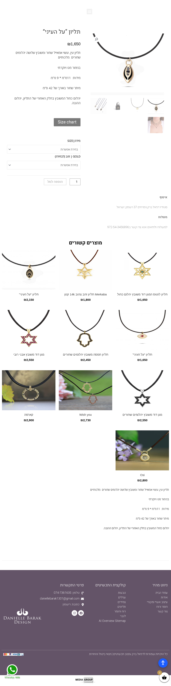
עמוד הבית (162, 593)
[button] (89, 11)
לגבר (123, 616)
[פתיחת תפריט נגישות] (163, 663)
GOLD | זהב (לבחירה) (67, 156)
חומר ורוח (162, 607)
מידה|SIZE (73, 141)
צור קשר (163, 611)
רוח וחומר (120, 611)
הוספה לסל (55, 181)
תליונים (121, 607)
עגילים (122, 597)
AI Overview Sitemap (112, 621)
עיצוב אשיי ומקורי (157, 602)
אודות (164, 597)
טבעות (122, 593)
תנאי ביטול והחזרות (100, 654)
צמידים (122, 602)
